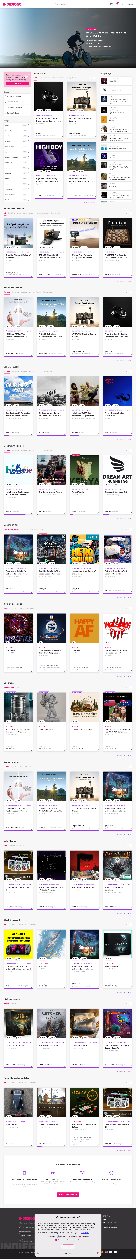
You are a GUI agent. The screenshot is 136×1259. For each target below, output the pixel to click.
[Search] (55, 4)
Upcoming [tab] (15, 292)
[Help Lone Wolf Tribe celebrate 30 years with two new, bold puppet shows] (84, 391)
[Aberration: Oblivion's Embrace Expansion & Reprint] (18, 549)
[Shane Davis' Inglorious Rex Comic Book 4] (117, 628)
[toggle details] (63, 137)
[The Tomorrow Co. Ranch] (51, 470)
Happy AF (76, 650)
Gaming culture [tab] (56, 213)
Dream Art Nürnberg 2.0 (116, 492)
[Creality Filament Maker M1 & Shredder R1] (18, 233)
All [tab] (36, 78)
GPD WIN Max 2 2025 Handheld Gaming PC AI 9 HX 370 (50, 258)
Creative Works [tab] (58, 78)
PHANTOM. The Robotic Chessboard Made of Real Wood (117, 258)
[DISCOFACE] (18, 628)
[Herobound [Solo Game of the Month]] (84, 549)
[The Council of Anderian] (84, 865)
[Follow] (8, 642)
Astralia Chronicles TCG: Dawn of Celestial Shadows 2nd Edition (116, 574)
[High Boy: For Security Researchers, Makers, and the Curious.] (48, 156)
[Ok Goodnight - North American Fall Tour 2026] (51, 391)
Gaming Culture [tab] (71, 78)
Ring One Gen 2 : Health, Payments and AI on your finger (48, 121)
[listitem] (17, 125)
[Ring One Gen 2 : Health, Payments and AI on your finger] (48, 96)
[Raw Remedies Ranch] (84, 707)
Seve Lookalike (46, 729)
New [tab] (17, 687)
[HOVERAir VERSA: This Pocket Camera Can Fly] (18, 312)
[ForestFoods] (84, 470)
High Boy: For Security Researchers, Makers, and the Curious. (48, 181)
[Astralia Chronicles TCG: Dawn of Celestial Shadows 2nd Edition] (117, 549)
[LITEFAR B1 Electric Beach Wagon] (81, 96)
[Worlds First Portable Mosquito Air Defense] (84, 233)
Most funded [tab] (17, 766)
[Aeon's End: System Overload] (117, 865)
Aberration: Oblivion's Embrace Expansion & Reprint (16, 574)
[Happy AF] (84, 628)
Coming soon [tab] (9, 687)
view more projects (88, 202)
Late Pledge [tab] (37, 292)
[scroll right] (94, 78)
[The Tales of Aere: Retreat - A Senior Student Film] (51, 865)
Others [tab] (42, 529)
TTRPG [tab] (24, 529)
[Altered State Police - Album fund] (117, 391)
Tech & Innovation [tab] (45, 78)
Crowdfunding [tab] (26, 292)
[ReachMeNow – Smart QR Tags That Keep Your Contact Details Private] (51, 628)
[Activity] (116, 4)
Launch (16, 83)
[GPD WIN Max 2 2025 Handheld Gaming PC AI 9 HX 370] (51, 233)
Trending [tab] (7, 766)
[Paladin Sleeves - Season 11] (18, 865)
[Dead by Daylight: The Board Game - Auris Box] (51, 549)
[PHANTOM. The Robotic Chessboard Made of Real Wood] (117, 233)
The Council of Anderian (83, 887)
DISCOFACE (11, 650)
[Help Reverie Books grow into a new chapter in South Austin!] (18, 470)
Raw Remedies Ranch (82, 729)
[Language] (111, 4)
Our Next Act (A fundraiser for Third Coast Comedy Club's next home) (18, 416)
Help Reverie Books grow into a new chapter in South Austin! (17, 495)
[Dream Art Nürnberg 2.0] (117, 470)
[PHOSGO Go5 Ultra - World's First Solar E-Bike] (81, 156)
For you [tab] (7, 292)
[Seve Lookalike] (51, 707)
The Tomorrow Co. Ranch (50, 492)
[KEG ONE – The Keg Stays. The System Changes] (18, 707)
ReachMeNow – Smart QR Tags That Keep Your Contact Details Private (50, 653)
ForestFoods (78, 492)
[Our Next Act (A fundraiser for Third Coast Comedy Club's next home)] (18, 391)
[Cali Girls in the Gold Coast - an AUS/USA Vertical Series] (117, 707)
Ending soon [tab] (47, 292)
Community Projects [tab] (42, 213)
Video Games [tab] (33, 529)
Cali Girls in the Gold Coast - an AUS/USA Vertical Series (117, 732)
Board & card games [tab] (12, 529)
